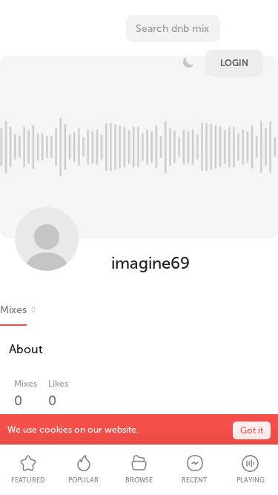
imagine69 (150, 263)
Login (234, 63)
